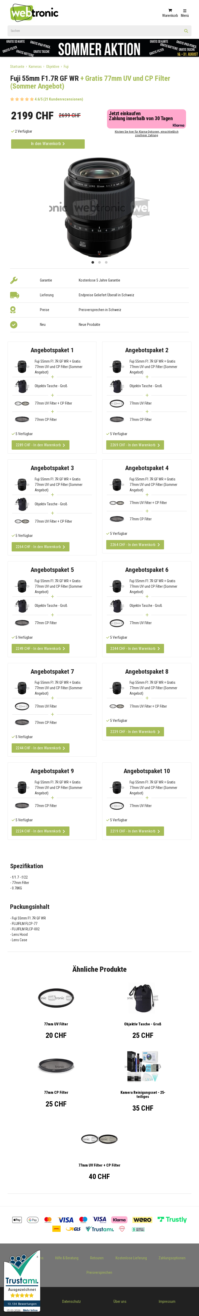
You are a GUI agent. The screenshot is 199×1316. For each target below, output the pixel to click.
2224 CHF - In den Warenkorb (38, 831)
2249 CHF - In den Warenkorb (38, 648)
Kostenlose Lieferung (131, 1258)
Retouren (97, 1258)
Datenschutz (71, 1301)
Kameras (35, 66)
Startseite (17, 66)
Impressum (167, 1301)
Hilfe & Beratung (67, 1258)
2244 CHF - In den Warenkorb (133, 648)
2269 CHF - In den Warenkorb (133, 445)
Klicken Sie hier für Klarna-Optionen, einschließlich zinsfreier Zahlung (147, 133)
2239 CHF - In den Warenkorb (133, 732)
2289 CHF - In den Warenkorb (38, 445)
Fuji (66, 66)
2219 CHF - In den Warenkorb (133, 831)
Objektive (52, 66)
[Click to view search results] (186, 32)
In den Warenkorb (46, 143)
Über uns (119, 1301)
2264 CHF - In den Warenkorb (38, 547)
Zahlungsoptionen (172, 1258)
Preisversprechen (99, 1272)
